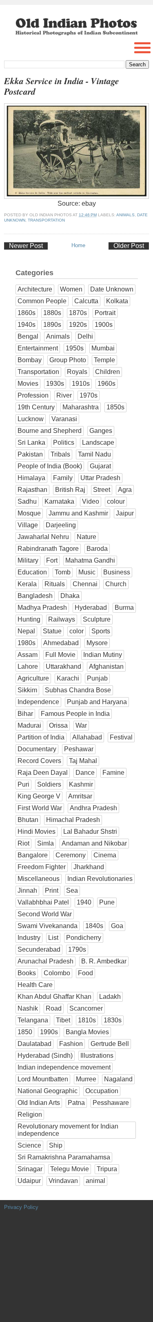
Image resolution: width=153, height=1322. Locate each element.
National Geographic (48, 1090)
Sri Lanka (31, 442)
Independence (38, 701)
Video (90, 501)
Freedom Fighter (42, 866)
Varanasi (64, 418)
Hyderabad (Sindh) (45, 1055)
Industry (29, 937)
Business (116, 572)
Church (115, 584)
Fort (52, 560)
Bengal (28, 336)
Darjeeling (61, 525)
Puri (23, 784)
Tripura (107, 1168)
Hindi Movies (36, 831)
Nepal (26, 631)
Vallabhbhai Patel (43, 902)
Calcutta (86, 301)
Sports (100, 631)
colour (116, 501)
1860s (26, 312)
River (64, 395)
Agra (125, 489)
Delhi (85, 336)
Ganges (100, 430)
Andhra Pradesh (93, 808)
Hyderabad (91, 607)
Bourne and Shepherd (50, 430)
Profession (33, 395)
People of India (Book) (50, 466)
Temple (104, 360)
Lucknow (31, 418)
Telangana (33, 1020)
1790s (77, 949)
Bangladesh (35, 595)
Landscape (98, 442)
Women (71, 289)
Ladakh (110, 996)
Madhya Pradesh (42, 607)
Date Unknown (111, 289)
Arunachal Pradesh (45, 961)
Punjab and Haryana (97, 701)
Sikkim (27, 690)
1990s (49, 1031)
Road (54, 1008)
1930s (55, 383)
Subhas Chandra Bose (78, 690)
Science (29, 1145)
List (53, 937)
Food (85, 973)
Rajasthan (32, 489)
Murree (86, 1079)
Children (107, 371)
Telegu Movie (69, 1168)
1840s (94, 925)
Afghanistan (106, 666)
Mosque (29, 513)
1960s (106, 383)
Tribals (60, 454)
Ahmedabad (61, 642)
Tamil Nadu (94, 454)
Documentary (37, 749)
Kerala (27, 584)
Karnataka (59, 501)
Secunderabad (39, 949)
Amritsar (80, 796)
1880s (52, 312)
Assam (28, 654)
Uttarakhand (63, 666)
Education (32, 572)
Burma (124, 607)
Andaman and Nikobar (94, 843)
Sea (72, 890)
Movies (28, 383)
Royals (77, 371)
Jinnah (27, 890)
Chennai (85, 584)
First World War (40, 808)
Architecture (35, 289)
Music (86, 572)
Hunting (29, 619)
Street (101, 489)
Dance (85, 772)
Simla (45, 843)
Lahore (28, 666)
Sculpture (97, 619)
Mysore (97, 642)
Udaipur (29, 1180)
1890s (52, 324)
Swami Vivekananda (48, 925)
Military (28, 560)
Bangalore (33, 855)
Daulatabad (34, 1043)
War (81, 725)
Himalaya (31, 477)
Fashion (71, 1043)
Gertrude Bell (110, 1043)
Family (63, 477)
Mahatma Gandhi (90, 560)
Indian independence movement (64, 1067)
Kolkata (117, 301)
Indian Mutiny (102, 654)
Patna (76, 1102)
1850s (115, 407)
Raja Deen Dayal (43, 772)
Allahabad (87, 737)
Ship (55, 1145)
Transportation (46, 220)
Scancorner (86, 1008)
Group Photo (67, 360)
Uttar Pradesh (100, 477)
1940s (26, 324)
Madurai (29, 725)
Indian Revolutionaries (100, 878)
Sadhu (27, 501)
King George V (39, 796)
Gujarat (100, 466)
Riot (23, 843)
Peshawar (78, 749)
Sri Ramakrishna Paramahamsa (64, 1157)
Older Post (128, 245)
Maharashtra (80, 407)
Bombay (30, 360)
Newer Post (26, 245)
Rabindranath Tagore (48, 548)
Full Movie (60, 654)
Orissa (58, 725)
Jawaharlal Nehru (43, 536)
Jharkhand (88, 866)
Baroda (97, 548)
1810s (87, 1020)
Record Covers (39, 760)
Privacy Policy (21, 1207)
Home (78, 245)
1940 (84, 902)
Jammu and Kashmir (78, 513)
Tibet (63, 1020)
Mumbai (103, 348)
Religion (30, 1114)
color (76, 631)
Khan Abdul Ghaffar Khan (54, 996)
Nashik (28, 1008)
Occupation (101, 1090)
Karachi (68, 678)
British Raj (70, 489)
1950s (75, 348)
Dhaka (70, 595)
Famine (113, 772)
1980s (26, 642)
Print (51, 890)
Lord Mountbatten (43, 1079)
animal (95, 1180)
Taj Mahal (83, 760)
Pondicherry (83, 937)
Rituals (54, 584)
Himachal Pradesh (73, 819)
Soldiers (49, 784)
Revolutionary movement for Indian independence (68, 1130)
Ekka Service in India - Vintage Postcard (61, 86)
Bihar (25, 713)
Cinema (104, 855)
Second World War (45, 914)
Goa (117, 925)
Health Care (35, 984)
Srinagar (30, 1168)
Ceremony (70, 855)
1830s (113, 1020)
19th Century (36, 407)
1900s (104, 324)
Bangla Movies (87, 1031)
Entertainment (38, 348)
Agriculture (33, 678)
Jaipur (125, 513)
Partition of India (41, 737)
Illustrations (96, 1055)
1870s (78, 312)
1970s (89, 395)
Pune (107, 902)
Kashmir (81, 784)
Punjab (97, 678)
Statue (52, 631)
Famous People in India (75, 713)
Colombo (57, 973)
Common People (42, 301)
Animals (125, 215)
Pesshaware (111, 1102)
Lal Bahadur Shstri (90, 831)
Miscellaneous (39, 878)
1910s (81, 383)
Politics (63, 442)
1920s (78, 324)
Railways (61, 619)
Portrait (105, 312)
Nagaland (118, 1079)
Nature (86, 536)
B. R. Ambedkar (103, 961)
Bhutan (28, 819)
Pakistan (30, 454)
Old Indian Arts (39, 1102)
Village (28, 525)
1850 (25, 1031)
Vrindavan (63, 1180)
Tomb (63, 572)
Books (27, 973)
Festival (121, 737)
